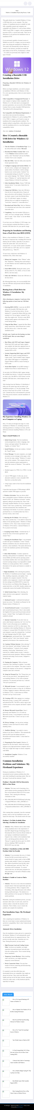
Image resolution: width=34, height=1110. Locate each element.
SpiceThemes (20, 1107)
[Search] (25, 3)
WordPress (21, 1105)
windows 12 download (15, 131)
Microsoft (24, 148)
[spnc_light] (30, 3)
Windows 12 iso (13, 153)
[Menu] (3, 3)
